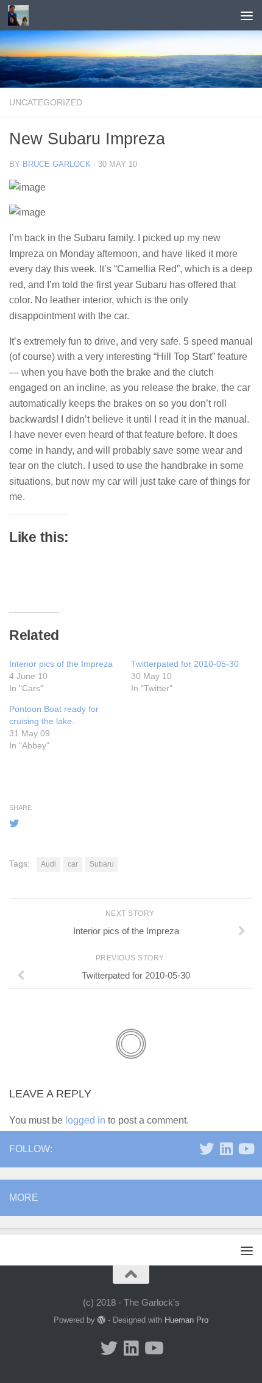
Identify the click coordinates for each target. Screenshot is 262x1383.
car (73, 864)
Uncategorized (45, 102)
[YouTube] (245, 1148)
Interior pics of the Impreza (61, 664)
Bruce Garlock (57, 164)
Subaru (102, 864)
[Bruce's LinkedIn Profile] (226, 1148)
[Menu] (247, 15)
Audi (48, 864)
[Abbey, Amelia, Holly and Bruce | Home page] (21, 15)
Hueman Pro (186, 1320)
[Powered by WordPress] (101, 1320)
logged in (85, 1120)
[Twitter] (206, 1148)
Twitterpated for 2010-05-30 (185, 664)
